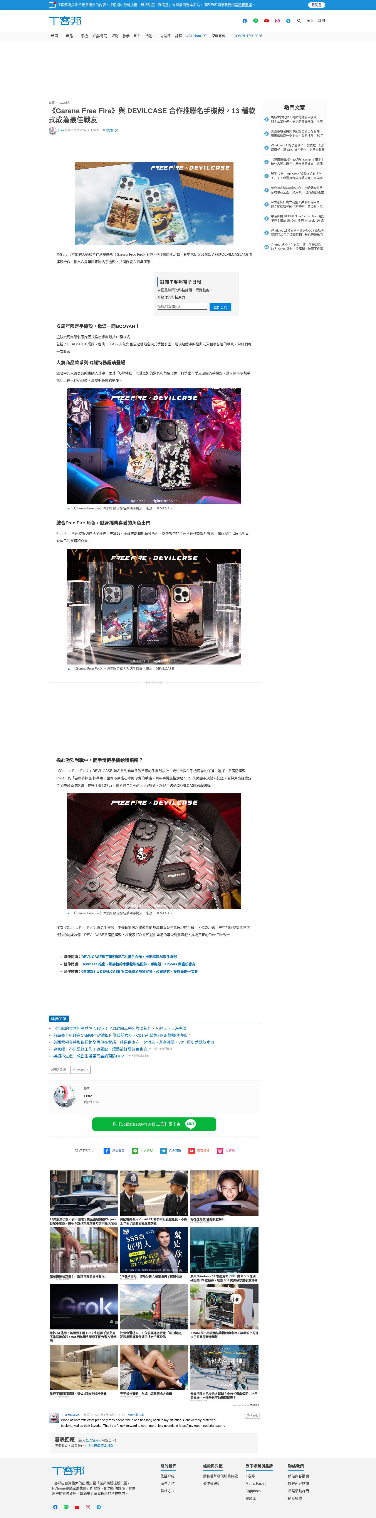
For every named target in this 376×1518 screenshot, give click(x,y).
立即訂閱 (220, 307)
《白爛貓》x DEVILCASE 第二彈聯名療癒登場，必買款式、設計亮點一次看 (139, 971)
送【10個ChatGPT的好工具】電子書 (147, 1124)
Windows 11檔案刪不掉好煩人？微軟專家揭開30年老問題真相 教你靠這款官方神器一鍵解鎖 (297, 235)
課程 (178, 36)
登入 (310, 21)
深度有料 (218, 36)
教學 (126, 36)
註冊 (321, 21)
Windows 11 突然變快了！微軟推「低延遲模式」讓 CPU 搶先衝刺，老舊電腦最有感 (298, 150)
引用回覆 (133, 1415)
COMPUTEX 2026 (247, 36)
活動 (148, 36)
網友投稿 (295, 1498)
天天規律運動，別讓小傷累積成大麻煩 (146, 1393)
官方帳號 (147, 1150)
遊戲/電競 (99, 36)
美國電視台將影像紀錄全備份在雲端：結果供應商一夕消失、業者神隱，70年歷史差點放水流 (133, 1042)
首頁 (52, 102)
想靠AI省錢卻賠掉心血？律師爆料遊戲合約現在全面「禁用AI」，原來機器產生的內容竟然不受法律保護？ (297, 192)
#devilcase (80, 1070)
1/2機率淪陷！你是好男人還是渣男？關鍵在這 (151, 1276)
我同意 (316, 5)
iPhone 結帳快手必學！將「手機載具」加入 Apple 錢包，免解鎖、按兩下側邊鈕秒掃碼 (297, 249)
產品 (69, 36)
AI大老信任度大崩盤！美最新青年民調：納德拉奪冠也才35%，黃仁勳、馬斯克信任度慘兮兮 (297, 206)
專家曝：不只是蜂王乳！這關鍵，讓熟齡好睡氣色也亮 (100, 1049)
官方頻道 (175, 1150)
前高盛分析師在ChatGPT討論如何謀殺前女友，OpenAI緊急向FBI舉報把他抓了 (122, 1035)
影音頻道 (203, 1150)
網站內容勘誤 (298, 1476)
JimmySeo (72, 1415)
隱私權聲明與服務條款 (220, 1476)
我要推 (252, 1416)
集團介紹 (168, 1476)
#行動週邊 (58, 1070)
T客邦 (250, 1476)
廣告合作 (168, 1483)
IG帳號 (230, 1150)
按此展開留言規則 (100, 1446)
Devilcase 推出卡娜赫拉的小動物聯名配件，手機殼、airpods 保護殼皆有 (138, 964)
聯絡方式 (168, 1491)
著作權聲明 (211, 1483)
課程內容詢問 (298, 1483)
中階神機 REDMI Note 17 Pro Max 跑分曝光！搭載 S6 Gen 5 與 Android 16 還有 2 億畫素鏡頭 (298, 220)
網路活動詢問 (298, 1491)
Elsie (61, 130)
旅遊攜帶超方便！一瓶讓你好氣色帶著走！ (79, 1276)
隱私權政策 (243, 5)
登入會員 (92, 1440)
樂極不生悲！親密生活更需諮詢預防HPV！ (90, 1056)
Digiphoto (253, 1491)
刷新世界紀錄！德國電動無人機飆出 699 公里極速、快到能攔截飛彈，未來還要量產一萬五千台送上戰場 (297, 121)
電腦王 (251, 1498)
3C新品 (65, 102)
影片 (137, 36)
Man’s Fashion (257, 1483)
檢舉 (141, 1415)
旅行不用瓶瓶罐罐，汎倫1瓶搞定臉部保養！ (79, 1393)
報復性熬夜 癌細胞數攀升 (207, 1219)
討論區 (165, 36)
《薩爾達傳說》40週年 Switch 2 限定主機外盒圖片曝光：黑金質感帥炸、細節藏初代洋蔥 (297, 164)
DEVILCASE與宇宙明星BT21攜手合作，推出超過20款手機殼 (129, 957)
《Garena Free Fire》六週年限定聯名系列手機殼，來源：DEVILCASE (120, 508)
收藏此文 (112, 130)
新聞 (54, 36)
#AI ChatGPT (196, 36)
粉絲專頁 (118, 1150)
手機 (84, 36)
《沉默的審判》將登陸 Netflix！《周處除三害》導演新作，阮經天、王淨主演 (120, 1028)
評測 (114, 36)
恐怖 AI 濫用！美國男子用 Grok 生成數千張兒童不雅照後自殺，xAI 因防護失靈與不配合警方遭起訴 (83, 1336)
